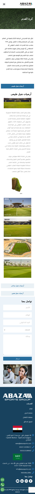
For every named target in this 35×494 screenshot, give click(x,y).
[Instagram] (26, 481)
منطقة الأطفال (27, 417)
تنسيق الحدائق (28, 421)
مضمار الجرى (28, 413)
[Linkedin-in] (22, 481)
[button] (4, 4)
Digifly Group (15, 489)
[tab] (17, 86)
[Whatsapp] (2, 489)
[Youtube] (17, 481)
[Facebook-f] (30, 481)
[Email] (2, 480)
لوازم (30, 408)
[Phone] (2, 485)
